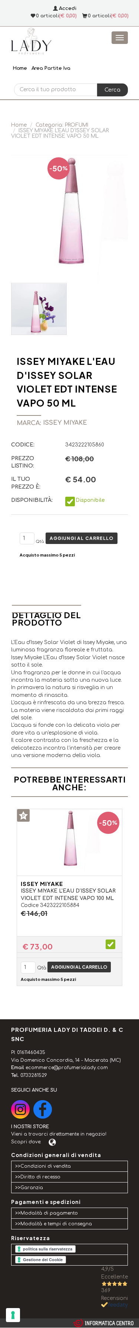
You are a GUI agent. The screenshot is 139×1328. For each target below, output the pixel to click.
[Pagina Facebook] (42, 1109)
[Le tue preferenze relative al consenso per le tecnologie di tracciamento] (13, 1315)
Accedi (67, 8)
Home (20, 68)
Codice (30, 905)
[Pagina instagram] (20, 1109)
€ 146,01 (34, 913)
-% (58, 168)
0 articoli (99, 15)
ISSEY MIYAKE (42, 883)
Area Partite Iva (51, 68)
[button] (112, 89)
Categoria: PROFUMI (62, 125)
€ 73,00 (38, 946)
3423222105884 (59, 905)
